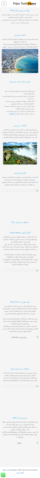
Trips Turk (20, 3)
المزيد (4, 47)
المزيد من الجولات (14, 114)
